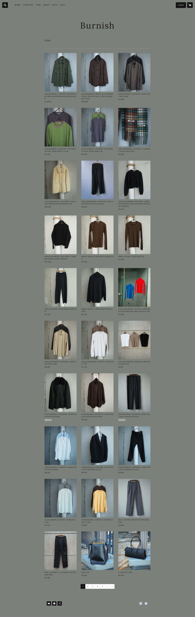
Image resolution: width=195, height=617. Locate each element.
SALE (62, 5)
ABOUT (46, 5)
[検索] (5, 5)
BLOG (55, 5)
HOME (18, 5)
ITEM (38, 5)
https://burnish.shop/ (146, 603)
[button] (181, 5)
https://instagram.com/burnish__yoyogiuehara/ (140, 603)
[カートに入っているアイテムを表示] (190, 5)
